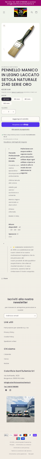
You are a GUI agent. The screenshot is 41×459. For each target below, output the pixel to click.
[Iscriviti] (35, 315)
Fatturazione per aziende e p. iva (16, 328)
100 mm (6, 103)
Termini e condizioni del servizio (21, 451)
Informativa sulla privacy (21, 447)
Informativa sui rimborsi (23, 444)
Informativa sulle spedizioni (18, 454)
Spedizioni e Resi (10, 341)
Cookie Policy (9, 337)
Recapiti (31, 454)
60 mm (17, 99)
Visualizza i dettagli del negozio (15, 142)
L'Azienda (7, 354)
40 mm (6, 99)
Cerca (6, 359)
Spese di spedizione (17, 92)
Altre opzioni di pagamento (20, 129)
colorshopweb (19, 442)
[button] (4, 12)
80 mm (27, 99)
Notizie (6, 363)
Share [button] (5, 278)
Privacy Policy (9, 332)
